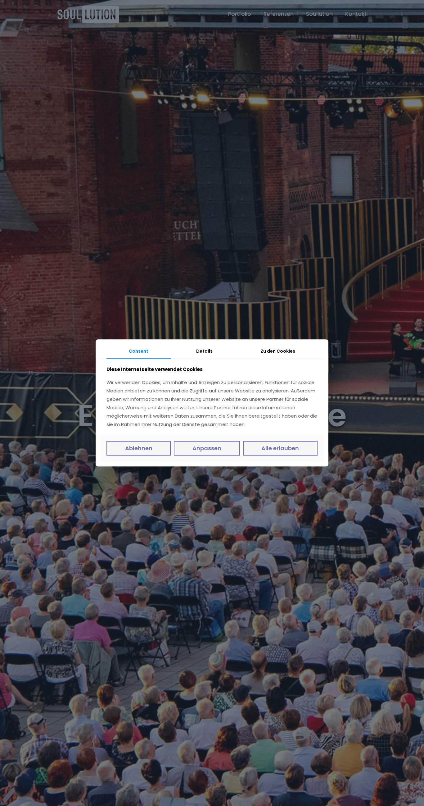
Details (204, 351)
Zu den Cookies (277, 351)
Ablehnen (138, 448)
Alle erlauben (280, 448)
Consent (138, 351)
